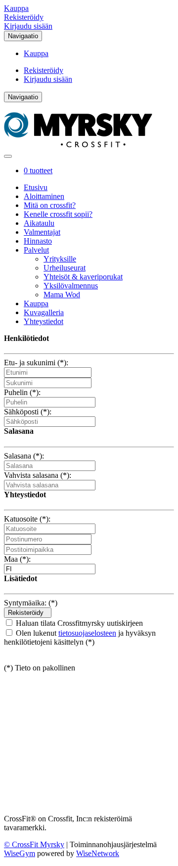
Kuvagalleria (44, 312)
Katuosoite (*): (27, 519)
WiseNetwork (97, 853)
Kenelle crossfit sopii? (58, 214)
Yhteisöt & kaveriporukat (83, 276)
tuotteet (38, 170)
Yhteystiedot (43, 321)
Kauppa (16, 8)
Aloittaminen (44, 196)
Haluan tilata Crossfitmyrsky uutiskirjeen (78, 623)
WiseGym (19, 853)
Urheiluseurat (65, 268)
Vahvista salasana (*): (37, 475)
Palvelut (36, 250)
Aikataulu (39, 223)
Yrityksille (60, 259)
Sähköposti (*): (27, 411)
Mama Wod (62, 294)
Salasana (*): (24, 456)
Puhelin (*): (22, 392)
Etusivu (35, 187)
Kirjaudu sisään (28, 26)
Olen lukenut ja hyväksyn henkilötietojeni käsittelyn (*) (80, 637)
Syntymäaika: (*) (30, 603)
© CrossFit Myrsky (34, 844)
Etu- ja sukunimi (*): (36, 362)
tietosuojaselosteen (87, 633)
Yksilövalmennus (71, 285)
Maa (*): (17, 559)
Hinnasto (38, 241)
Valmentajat (42, 232)
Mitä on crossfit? (50, 205)
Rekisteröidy (24, 17)
